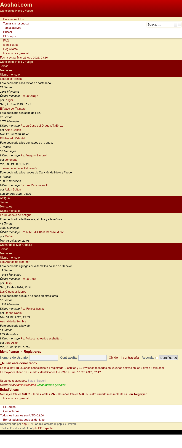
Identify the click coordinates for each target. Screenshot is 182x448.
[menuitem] (14, 23)
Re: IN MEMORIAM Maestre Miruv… (43, 232)
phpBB (26, 424)
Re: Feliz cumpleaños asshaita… (41, 338)
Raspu (9, 283)
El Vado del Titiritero (13, 108)
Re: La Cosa (28, 279)
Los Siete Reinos (11, 79)
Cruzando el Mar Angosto (16, 245)
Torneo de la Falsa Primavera (18, 168)
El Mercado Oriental (12, 138)
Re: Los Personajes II (33, 185)
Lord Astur (11, 343)
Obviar (4, 15)
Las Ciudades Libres (13, 291)
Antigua (5, 198)
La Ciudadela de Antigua (15, 215)
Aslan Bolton (13, 130)
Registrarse (32, 351)
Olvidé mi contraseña (124, 357)
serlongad (11, 159)
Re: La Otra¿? (29, 96)
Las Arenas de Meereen (15, 262)
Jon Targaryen (137, 394)
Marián (9, 236)
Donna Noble (13, 313)
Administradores (25, 385)
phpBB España (43, 428)
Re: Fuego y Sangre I (33, 155)
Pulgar (9, 100)
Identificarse (9, 351)
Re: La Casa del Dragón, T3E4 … (41, 125)
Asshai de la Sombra (13, 321)
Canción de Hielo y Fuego (16, 62)
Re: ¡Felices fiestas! (32, 308)
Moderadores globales (51, 385)
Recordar (148, 357)
